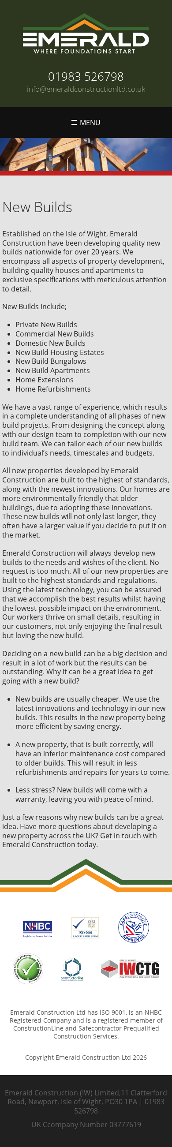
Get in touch (120, 836)
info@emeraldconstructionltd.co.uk (86, 89)
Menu (90, 122)
